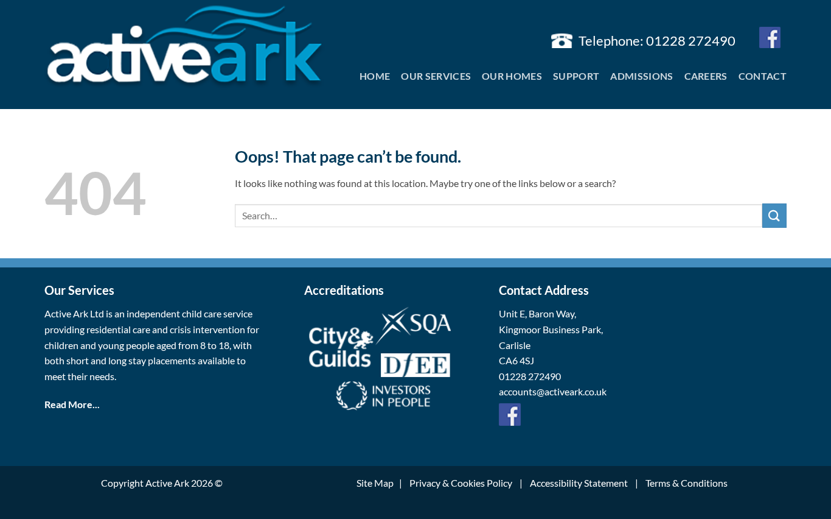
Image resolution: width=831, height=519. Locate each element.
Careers (706, 76)
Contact (763, 76)
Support (576, 76)
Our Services (436, 76)
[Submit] (774, 215)
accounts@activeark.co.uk (553, 391)
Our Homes (512, 76)
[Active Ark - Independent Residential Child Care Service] (184, 47)
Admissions (641, 76)
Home (375, 76)
